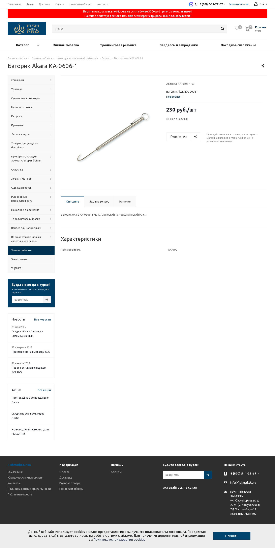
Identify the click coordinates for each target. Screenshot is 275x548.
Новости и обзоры (71, 488)
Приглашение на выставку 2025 (31, 351)
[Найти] (222, 29)
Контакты (14, 483)
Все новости (42, 319)
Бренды (116, 472)
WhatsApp (187, 497)
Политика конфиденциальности (29, 488)
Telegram (177, 497)
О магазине (15, 472)
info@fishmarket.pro (243, 482)
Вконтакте (167, 497)
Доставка (65, 477)
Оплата (64, 472)
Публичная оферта (20, 494)
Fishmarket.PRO (19, 464)
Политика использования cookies (119, 539)
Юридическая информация (25, 477)
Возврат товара (69, 483)
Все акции (44, 390)
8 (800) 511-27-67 (243, 473)
